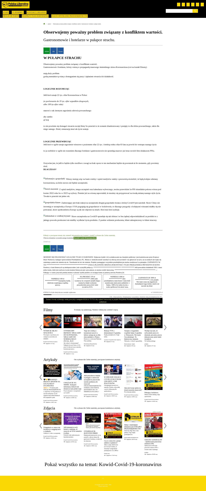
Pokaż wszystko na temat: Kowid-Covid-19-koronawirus (103, 464)
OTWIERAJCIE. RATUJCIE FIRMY (91, 432)
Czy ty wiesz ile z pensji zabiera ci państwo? (112, 442)
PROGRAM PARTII (11, 16)
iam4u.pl (103, 484)
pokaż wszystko (157, 313)
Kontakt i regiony (36, 12)
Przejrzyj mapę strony (103, 486)
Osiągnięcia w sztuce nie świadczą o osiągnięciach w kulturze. (52, 429)
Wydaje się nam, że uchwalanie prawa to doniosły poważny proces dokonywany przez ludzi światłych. (153, 335)
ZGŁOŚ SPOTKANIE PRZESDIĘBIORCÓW (70, 16)
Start (6, 12)
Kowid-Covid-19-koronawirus (85, 238)
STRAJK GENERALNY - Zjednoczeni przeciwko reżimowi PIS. (153, 442)
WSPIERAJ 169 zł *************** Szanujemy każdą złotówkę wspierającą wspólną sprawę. (57, 282)
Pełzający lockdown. (152, 392)
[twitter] (192, 4)
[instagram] (188, 4)
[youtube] (178, 4)
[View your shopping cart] (197, 4)
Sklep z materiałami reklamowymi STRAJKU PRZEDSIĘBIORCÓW (133, 427)
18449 (47, 51)
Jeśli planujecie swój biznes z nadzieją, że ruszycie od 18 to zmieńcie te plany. (73, 430)
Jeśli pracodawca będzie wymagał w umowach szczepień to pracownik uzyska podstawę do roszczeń (92, 380)
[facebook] (183, 4)
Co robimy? (18, 12)
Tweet (60, 51)
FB (53, 51)
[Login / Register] (202, 4)
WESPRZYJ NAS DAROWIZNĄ (35, 16)
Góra (103, 480)
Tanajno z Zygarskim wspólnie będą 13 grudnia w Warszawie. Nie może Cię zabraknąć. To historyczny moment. (133, 335)
